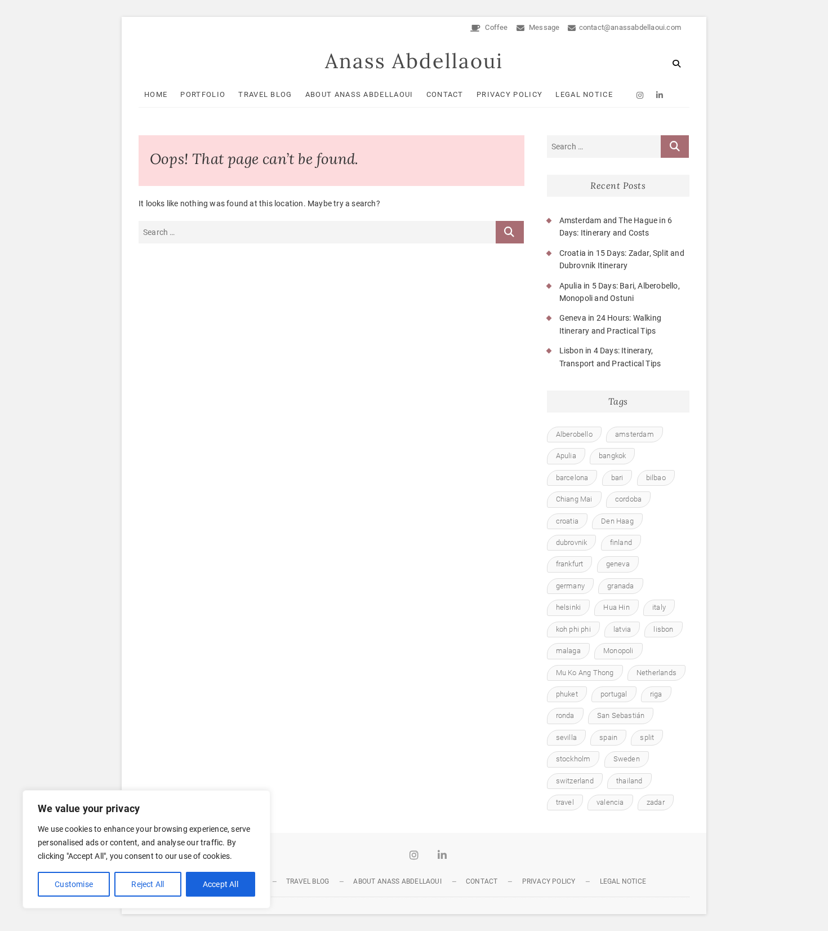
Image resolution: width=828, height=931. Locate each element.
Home (155, 94)
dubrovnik (571, 542)
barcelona (572, 477)
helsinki (568, 607)
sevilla (566, 737)
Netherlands (656, 672)
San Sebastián (621, 715)
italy (659, 607)
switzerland (575, 781)
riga (656, 694)
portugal (613, 694)
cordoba (628, 499)
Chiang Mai (574, 499)
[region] (146, 849)
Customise (74, 884)
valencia (610, 802)
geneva (618, 564)
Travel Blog (265, 94)
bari (617, 477)
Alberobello (574, 434)
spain (608, 737)
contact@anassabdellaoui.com (630, 27)
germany (570, 586)
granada (620, 586)
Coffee (495, 27)
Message (543, 27)
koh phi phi (573, 629)
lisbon (663, 629)
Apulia (566, 455)
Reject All (147, 884)
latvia (622, 629)
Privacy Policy (509, 94)
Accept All (220, 884)
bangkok (612, 455)
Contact (445, 94)
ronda (565, 715)
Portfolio (202, 94)
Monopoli (618, 650)
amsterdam (634, 434)
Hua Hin (616, 607)
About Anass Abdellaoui (359, 94)
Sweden (626, 759)
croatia (567, 521)
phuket (567, 694)
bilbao (656, 477)
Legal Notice (584, 94)
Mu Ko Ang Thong (585, 672)
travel (565, 802)
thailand (629, 781)
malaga (568, 650)
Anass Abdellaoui (414, 60)
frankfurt (570, 564)
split (647, 737)
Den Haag (617, 521)
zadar (656, 802)
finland (621, 542)
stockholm (573, 759)
